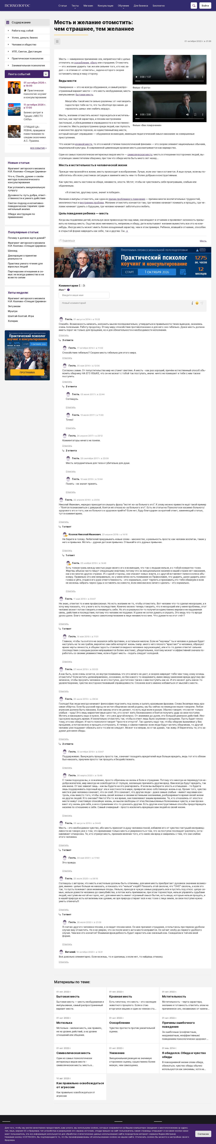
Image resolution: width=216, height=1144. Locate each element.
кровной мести (83, 144)
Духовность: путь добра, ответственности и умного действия (27, 197)
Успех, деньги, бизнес (25, 37)
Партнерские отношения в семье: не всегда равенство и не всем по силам (26, 274)
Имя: (64, 289)
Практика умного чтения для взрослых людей (25, 265)
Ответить (64, 335)
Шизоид (12, 250)
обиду (93, 62)
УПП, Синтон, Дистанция (27, 51)
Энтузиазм (14, 306)
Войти (205, 5)
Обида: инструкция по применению (21, 215)
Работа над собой (22, 30)
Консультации (105, 5)
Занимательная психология (28, 65)
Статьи (63, 5)
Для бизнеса (141, 5)
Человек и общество (24, 44)
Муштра (12, 311)
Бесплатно (159, 5)
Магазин (88, 5)
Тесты (75, 5)
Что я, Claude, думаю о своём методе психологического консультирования (25, 179)
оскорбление (81, 62)
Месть (203, 241)
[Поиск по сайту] (194, 5)
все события (37, 148)
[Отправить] (201, 303)
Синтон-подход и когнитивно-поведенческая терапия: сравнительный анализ (26, 206)
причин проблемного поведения (127, 198)
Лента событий (19, 74)
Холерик (13, 320)
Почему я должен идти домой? (27, 237)
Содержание (21, 22)
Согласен (203, 1133)
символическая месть (139, 154)
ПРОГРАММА (27, 372)
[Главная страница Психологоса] (18, 5)
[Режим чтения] (57, 41)
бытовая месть (84, 94)
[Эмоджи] (197, 303)
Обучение (123, 5)
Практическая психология (27, 58)
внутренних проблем (92, 202)
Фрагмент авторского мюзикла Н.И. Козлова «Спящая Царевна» (27, 170)
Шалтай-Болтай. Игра (21, 316)
